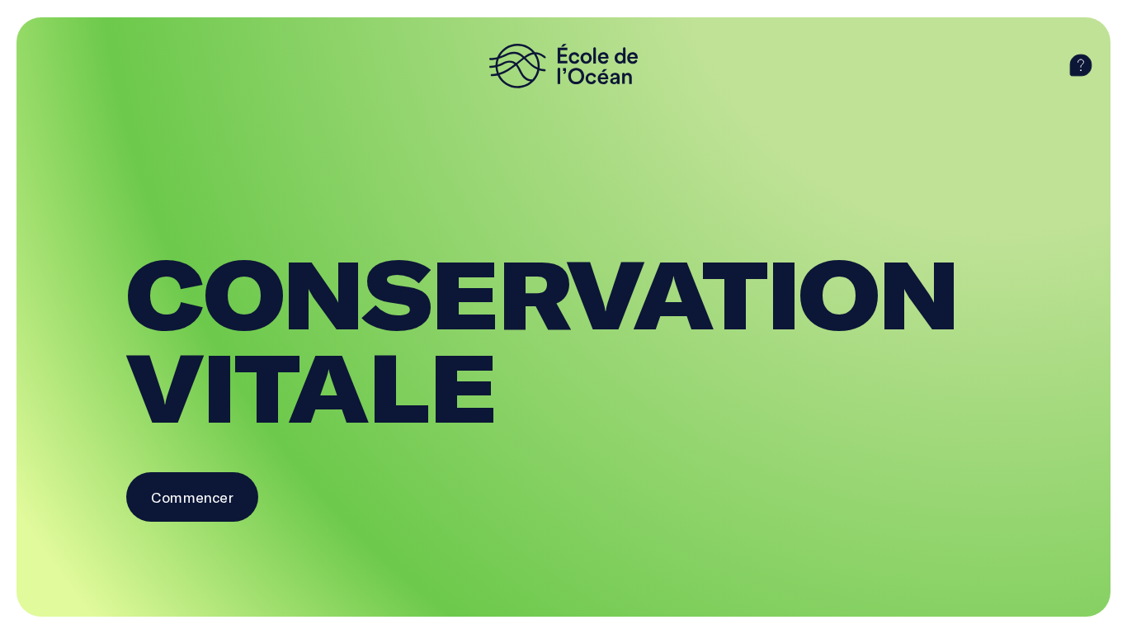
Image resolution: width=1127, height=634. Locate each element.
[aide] (1080, 66)
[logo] (563, 66)
